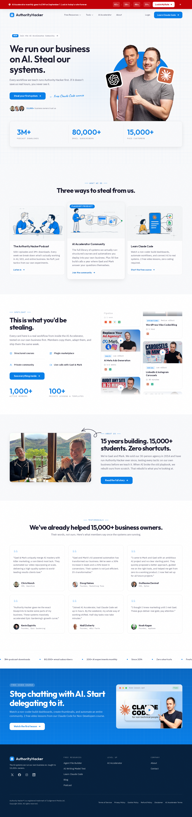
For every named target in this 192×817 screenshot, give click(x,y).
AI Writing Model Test (75, 768)
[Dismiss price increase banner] (180, 4)
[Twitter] (12, 774)
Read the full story (115, 480)
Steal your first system (26, 95)
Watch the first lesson (25, 726)
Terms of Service (105, 802)
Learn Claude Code (166, 15)
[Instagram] (26, 774)
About (119, 15)
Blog (66, 779)
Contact (155, 768)
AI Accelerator (104, 15)
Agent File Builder (73, 763)
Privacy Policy (119, 802)
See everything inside (25, 376)
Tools (88, 15)
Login (147, 15)
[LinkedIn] (34, 774)
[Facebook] (19, 774)
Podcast (68, 785)
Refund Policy (146, 802)
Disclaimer (158, 802)
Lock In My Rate (162, 4)
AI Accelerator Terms (173, 802)
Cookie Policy (133, 802)
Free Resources (71, 15)
